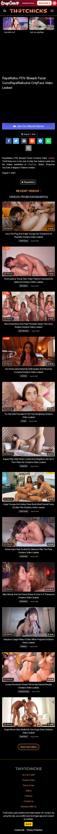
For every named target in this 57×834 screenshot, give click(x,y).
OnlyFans (32, 164)
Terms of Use (28, 785)
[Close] (54, 3)
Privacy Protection (35, 829)
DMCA (28, 790)
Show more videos (28, 746)
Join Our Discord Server (30, 126)
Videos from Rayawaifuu (28, 197)
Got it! (28, 824)
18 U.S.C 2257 (28, 774)
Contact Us (28, 801)
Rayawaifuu (28, 182)
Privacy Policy (28, 780)
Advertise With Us (28, 806)
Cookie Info (19, 829)
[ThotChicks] (28, 11)
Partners (28, 795)
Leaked (51, 157)
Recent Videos (27, 191)
